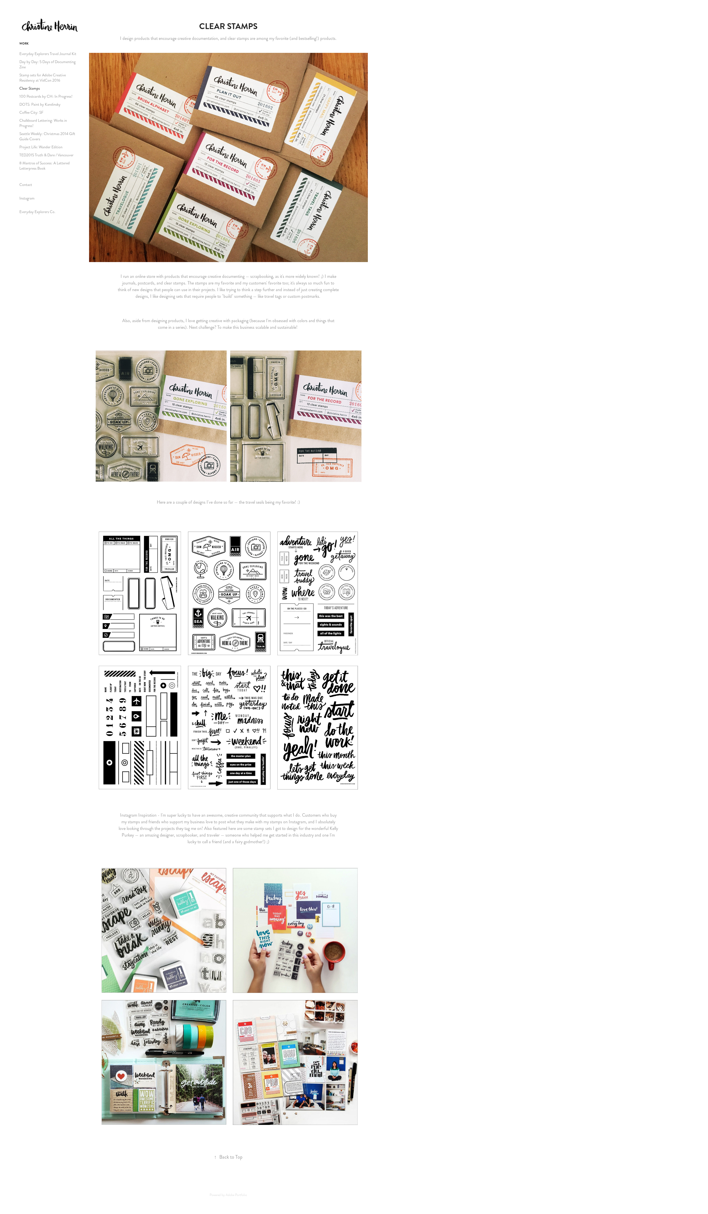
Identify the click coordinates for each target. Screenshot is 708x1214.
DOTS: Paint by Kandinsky (40, 104)
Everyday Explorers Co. (37, 211)
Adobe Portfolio (236, 1195)
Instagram (27, 198)
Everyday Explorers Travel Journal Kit (47, 53)
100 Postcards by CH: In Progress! (45, 96)
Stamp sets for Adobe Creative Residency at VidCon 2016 (42, 78)
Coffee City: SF (31, 112)
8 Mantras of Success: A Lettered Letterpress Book (44, 166)
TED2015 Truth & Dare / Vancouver (46, 155)
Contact (25, 184)
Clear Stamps (29, 88)
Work (23, 44)
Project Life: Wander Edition (41, 147)
